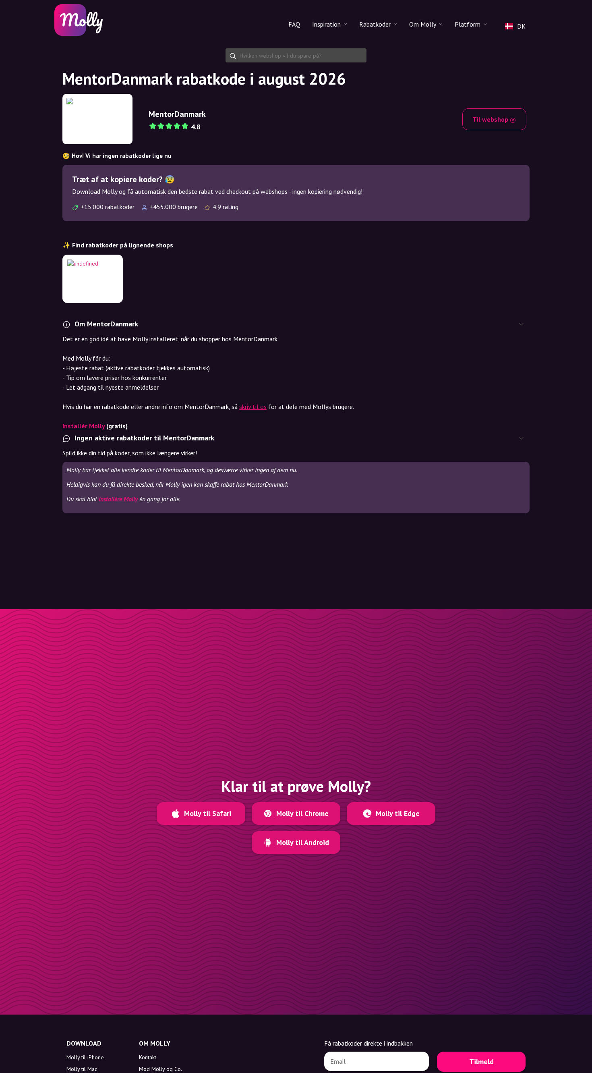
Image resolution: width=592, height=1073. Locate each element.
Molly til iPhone (85, 1057)
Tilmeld (481, 1061)
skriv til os (253, 407)
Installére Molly (118, 499)
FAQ (294, 24)
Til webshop (491, 119)
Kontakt (147, 1057)
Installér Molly (83, 426)
